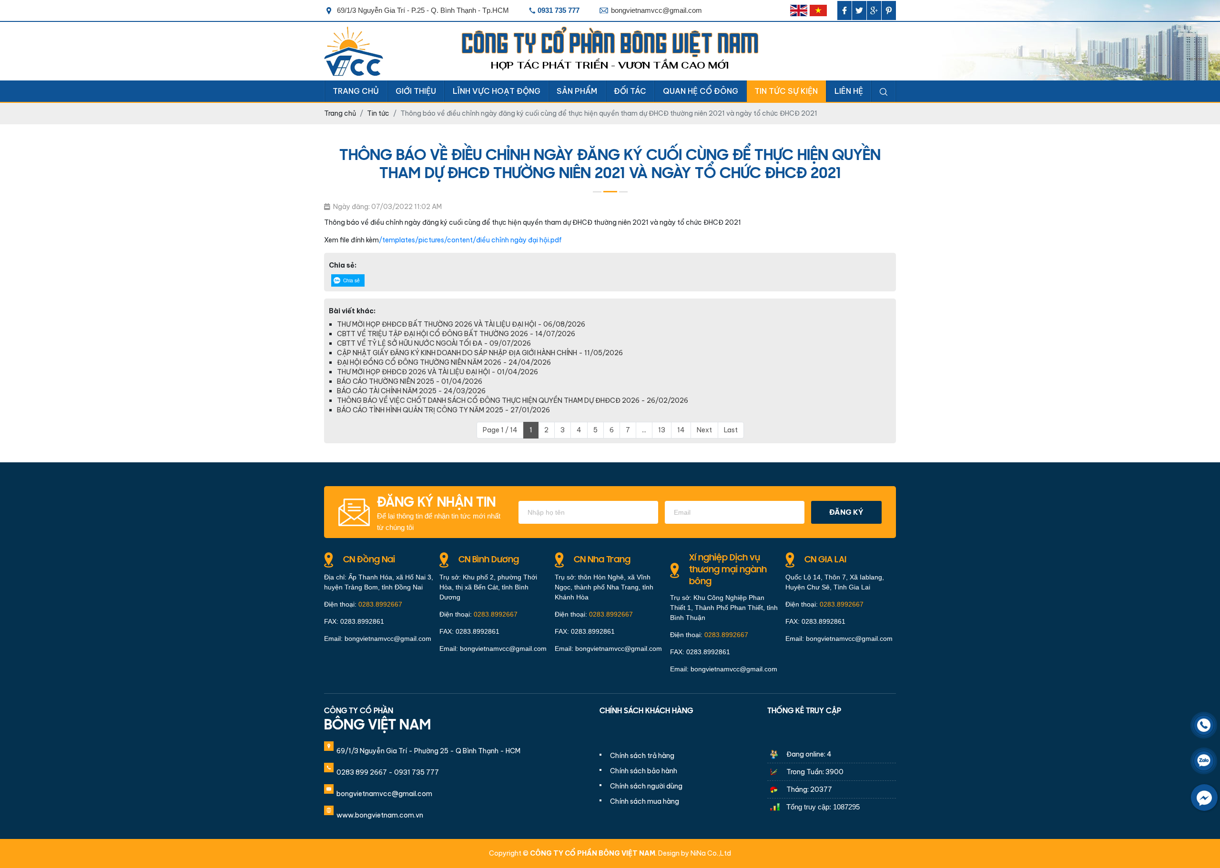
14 (681, 430)
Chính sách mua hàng (644, 801)
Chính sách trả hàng (642, 755)
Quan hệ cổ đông (700, 91)
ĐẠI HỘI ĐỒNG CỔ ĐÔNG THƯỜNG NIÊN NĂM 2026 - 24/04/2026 (444, 362)
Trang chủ (356, 91)
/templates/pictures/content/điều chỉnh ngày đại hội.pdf (470, 240)
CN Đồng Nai (369, 560)
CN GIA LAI (825, 560)
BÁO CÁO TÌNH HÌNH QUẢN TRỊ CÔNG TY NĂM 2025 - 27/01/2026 (443, 410)
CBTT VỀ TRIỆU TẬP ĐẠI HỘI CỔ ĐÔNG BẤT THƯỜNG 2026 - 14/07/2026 (456, 333)
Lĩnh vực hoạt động (496, 91)
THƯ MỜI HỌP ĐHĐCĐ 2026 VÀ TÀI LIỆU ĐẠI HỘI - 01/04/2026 (437, 372)
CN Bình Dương (488, 560)
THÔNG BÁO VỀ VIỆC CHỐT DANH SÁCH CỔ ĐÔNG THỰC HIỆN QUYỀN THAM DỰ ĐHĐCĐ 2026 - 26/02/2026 (512, 400)
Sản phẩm (577, 91)
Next (704, 430)
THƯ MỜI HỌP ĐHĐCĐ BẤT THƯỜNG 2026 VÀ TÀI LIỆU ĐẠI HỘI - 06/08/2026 (461, 324)
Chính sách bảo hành (643, 771)
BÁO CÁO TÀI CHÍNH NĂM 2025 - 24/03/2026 (411, 391)
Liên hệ (848, 91)
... (644, 430)
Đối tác (630, 91)
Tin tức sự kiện (786, 91)
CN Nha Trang (602, 560)
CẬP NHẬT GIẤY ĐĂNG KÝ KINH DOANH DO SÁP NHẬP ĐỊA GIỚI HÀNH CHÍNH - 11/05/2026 (480, 353)
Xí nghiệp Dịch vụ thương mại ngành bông (728, 570)
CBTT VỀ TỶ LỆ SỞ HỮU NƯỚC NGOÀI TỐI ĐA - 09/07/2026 (434, 343)
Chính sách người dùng (646, 786)
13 (661, 430)
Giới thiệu (416, 91)
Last (731, 430)
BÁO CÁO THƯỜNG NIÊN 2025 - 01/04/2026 (409, 381)
